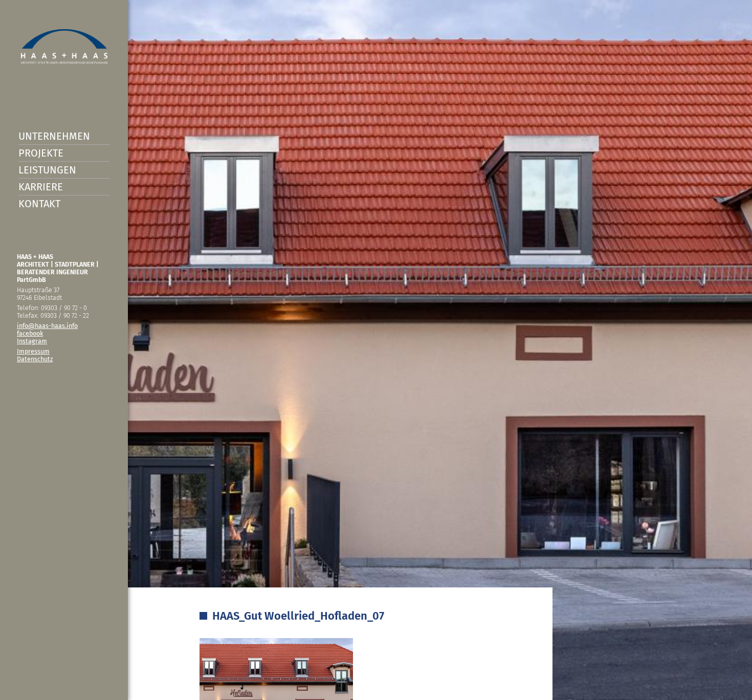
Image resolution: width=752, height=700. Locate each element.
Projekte (40, 153)
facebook (30, 333)
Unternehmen (54, 136)
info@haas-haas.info (47, 326)
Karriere (40, 187)
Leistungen (47, 170)
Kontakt (39, 204)
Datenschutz (35, 359)
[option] (376, 350)
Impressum (33, 351)
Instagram (32, 341)
